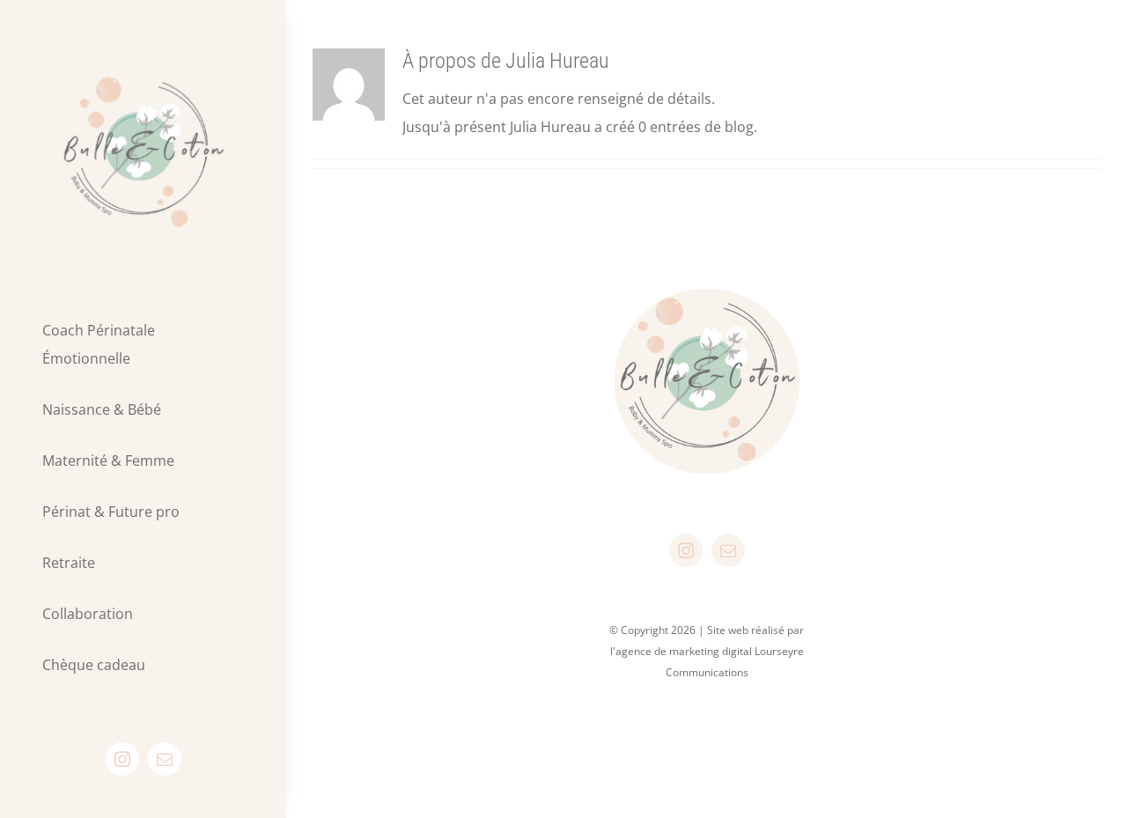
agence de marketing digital (683, 651)
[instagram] (122, 759)
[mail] (164, 759)
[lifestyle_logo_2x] (143, 60)
